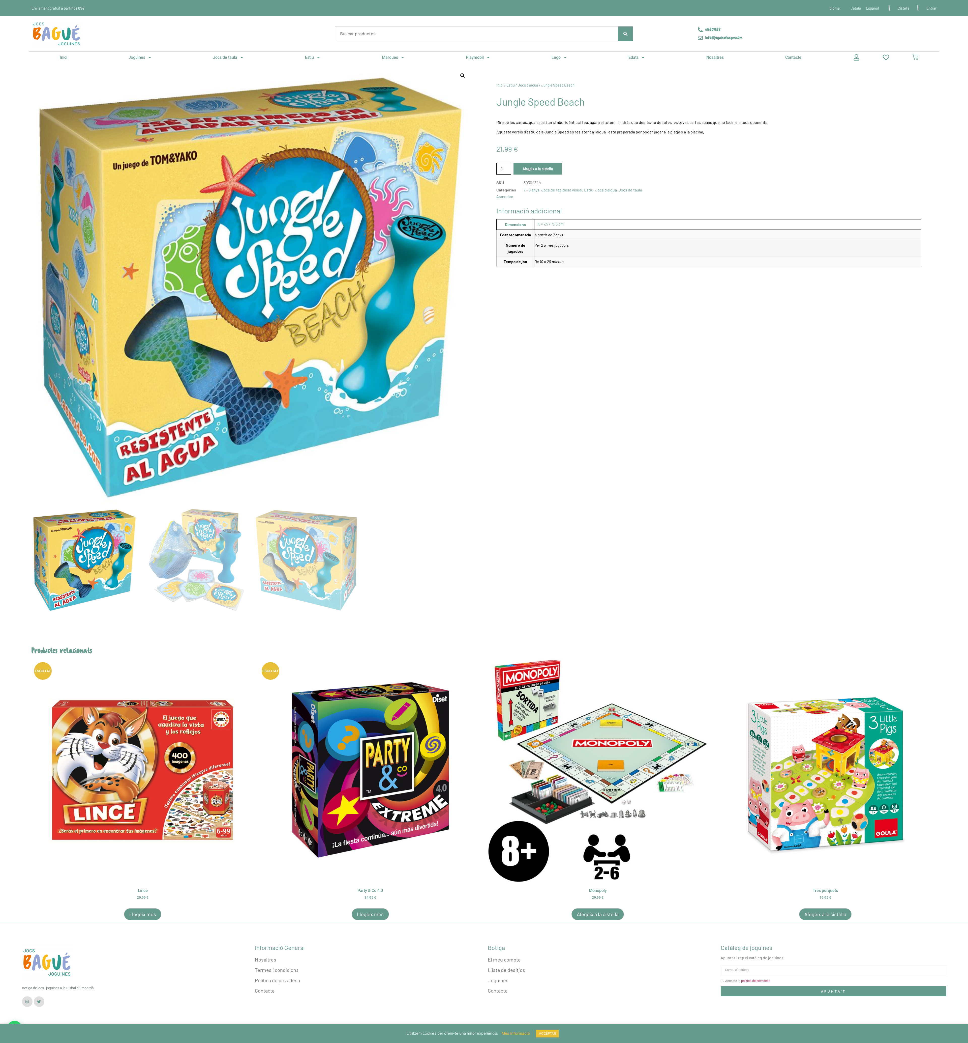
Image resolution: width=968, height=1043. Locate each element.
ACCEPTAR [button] (547, 1033)
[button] (462, 75)
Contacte (793, 57)
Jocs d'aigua (528, 85)
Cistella (904, 8)
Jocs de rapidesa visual (561, 189)
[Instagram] (27, 1001)
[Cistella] (915, 56)
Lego (556, 57)
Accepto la (747, 981)
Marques (390, 57)
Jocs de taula (225, 57)
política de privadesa (755, 981)
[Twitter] (39, 1001)
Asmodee (504, 196)
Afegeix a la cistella (538, 169)
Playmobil (475, 57)
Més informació (516, 1033)
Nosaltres (715, 57)
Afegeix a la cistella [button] (598, 914)
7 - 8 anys (531, 189)
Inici (63, 57)
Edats (633, 57)
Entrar (931, 8)
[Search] (625, 33)
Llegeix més (142, 914)
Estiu (309, 57)
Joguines (137, 57)
